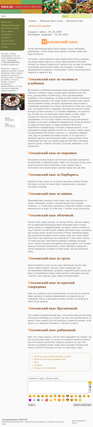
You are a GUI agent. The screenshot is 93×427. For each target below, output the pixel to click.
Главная (5, 12)
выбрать (32, 405)
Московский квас (75, 21)
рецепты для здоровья (40, 26)
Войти (3, 16)
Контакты (15, 12)
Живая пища (6, 22)
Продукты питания (8, 44)
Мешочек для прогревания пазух (50, 359)
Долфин (38, 365)
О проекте (25, 12)
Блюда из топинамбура (45, 368)
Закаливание (6, 34)
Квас (36, 362)
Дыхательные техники (10, 28)
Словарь (4, 47)
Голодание (5, 37)
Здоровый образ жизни (10, 25)
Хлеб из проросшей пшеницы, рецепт (52, 356)
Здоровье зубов (7, 41)
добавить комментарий (82, 405)
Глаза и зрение (7, 31)
